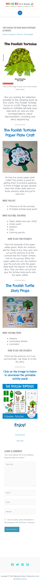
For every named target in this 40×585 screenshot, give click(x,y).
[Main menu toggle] (20, 13)
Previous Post (20, 435)
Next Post (20, 441)
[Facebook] (12, 564)
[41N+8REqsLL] (20, 62)
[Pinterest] (27, 564)
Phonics (20, 34)
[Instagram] (22, 564)
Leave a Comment (9, 34)
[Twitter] (17, 564)
